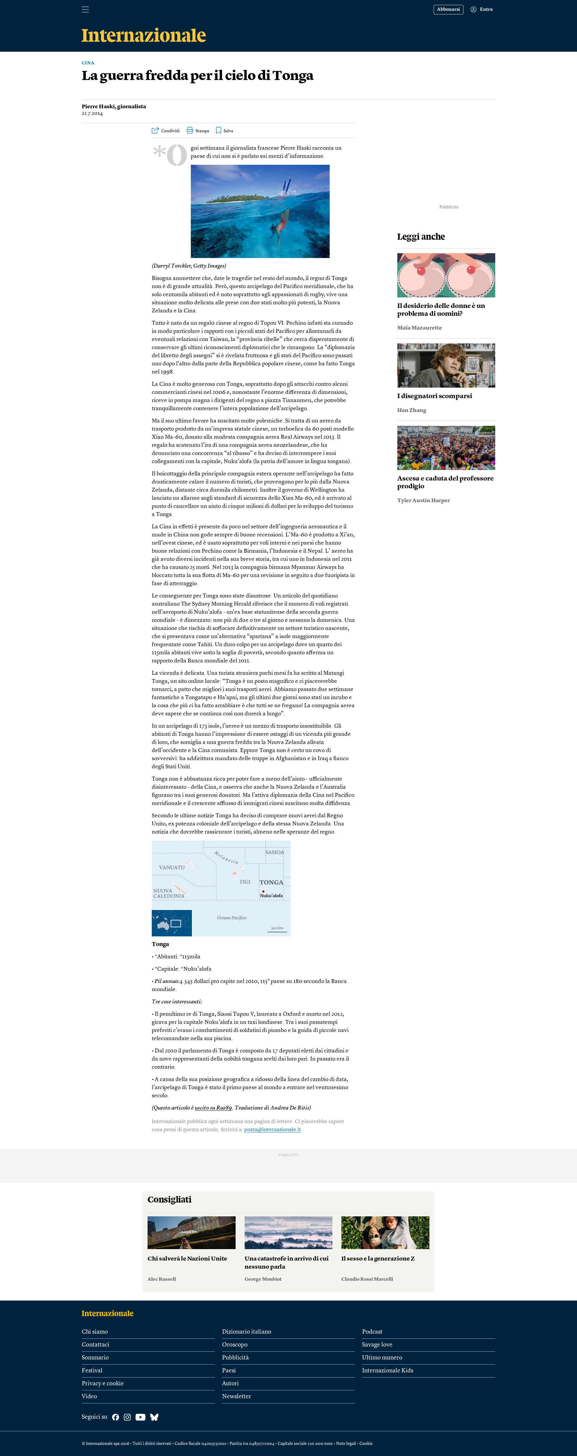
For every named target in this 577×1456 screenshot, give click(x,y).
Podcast (372, 1332)
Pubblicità (235, 1358)
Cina (88, 63)
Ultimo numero (382, 1358)
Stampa (202, 131)
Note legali (346, 1444)
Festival (92, 1371)
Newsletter (236, 1397)
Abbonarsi (448, 9)
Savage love (377, 1345)
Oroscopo (235, 1345)
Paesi (229, 1371)
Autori (230, 1384)
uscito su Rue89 (213, 1108)
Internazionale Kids (387, 1371)
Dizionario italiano (246, 1332)
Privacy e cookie (103, 1384)
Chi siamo (95, 1332)
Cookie (366, 1444)
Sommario (95, 1358)
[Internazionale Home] (109, 1313)
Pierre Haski (98, 106)
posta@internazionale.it (272, 1129)
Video (89, 1397)
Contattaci (95, 1345)
